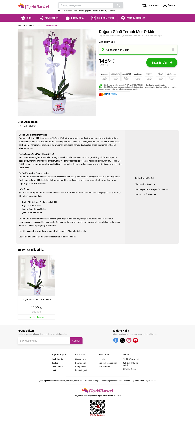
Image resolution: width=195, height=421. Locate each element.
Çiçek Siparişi (57, 359)
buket (95, 11)
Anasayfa (21, 25)
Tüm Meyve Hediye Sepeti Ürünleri (150, 189)
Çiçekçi (55, 363)
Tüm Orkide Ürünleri (143, 194)
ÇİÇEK (29, 18)
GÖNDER (76, 341)
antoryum (111, 11)
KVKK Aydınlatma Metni (130, 364)
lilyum (75, 11)
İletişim (102, 359)
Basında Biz (80, 363)
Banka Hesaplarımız (108, 363)
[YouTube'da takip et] (135, 340)
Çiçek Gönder (57, 367)
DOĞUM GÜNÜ (77, 18)
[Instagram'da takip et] (128, 340)
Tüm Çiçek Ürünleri (143, 184)
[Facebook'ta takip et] (115, 340)
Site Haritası (104, 367)
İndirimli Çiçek (81, 370)
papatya (88, 11)
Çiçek (30, 25)
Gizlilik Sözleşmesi (130, 359)
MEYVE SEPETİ (52, 18)
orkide (81, 11)
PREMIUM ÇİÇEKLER (135, 18)
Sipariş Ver (159, 62)
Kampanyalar (81, 367)
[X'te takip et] (122, 342)
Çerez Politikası (129, 369)
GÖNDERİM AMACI (105, 18)
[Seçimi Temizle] (173, 49)
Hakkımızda (80, 359)
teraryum (102, 11)
